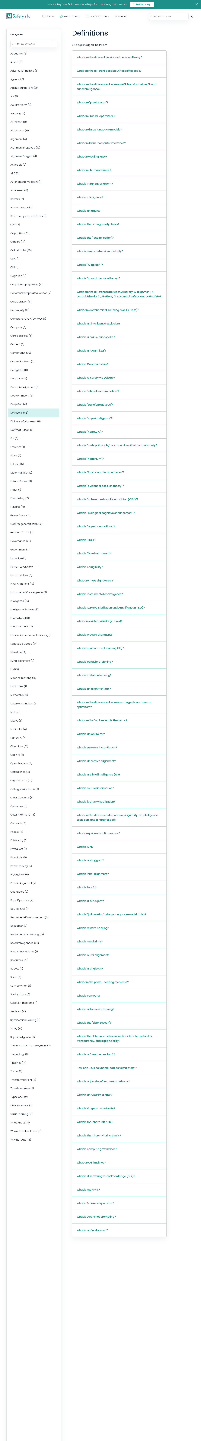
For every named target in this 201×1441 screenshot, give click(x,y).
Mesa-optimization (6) (23, 703)
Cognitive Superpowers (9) (26, 284)
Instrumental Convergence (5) (28, 592)
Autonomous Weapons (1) (26, 181)
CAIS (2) (15, 224)
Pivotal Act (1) (18, 849)
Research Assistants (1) (24, 951)
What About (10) (20, 1122)
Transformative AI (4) (23, 1080)
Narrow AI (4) (18, 737)
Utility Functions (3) (21, 1105)
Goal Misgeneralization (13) (26, 524)
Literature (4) (18, 652)
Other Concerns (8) (22, 797)
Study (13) (16, 1028)
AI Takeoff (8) (18, 122)
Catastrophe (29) (21, 250)
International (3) (20, 618)
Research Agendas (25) (24, 943)
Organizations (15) (21, 780)
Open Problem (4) (21, 763)
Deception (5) (18, 378)
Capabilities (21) (20, 233)
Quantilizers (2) (19, 891)
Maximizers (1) (18, 686)
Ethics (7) (15, 455)
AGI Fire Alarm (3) (20, 105)
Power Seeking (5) (21, 866)
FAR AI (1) (15, 489)
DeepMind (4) (18, 404)
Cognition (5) (18, 276)
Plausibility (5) (18, 857)
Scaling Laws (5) (20, 994)
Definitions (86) (19, 412)
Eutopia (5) (17, 464)
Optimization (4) (20, 772)
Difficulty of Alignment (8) (25, 421)
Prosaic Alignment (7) (23, 883)
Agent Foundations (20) (24, 87)
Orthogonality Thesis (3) (24, 789)
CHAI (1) (15, 259)
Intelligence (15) (19, 601)
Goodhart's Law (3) (22, 532)
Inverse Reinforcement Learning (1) (31, 635)
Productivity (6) (19, 874)
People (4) (16, 832)
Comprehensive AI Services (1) (28, 318)
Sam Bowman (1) (20, 985)
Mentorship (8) (19, 695)
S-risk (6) (15, 977)
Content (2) (17, 344)
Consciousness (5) (21, 335)
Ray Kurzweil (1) (19, 908)
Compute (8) (18, 327)
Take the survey (141, 4)
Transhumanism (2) (22, 1088)
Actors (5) (16, 62)
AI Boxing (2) (17, 113)
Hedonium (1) (18, 558)
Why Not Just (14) (20, 1139)
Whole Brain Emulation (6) (25, 1131)
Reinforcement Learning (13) (27, 934)
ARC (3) (15, 173)
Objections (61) (19, 746)
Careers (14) (17, 241)
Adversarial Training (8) (24, 70)
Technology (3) (19, 1054)
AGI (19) (15, 96)
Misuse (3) (16, 720)
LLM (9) (14, 669)
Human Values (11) (21, 575)
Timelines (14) (18, 1062)
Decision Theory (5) (21, 395)
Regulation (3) (18, 926)
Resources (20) (19, 960)
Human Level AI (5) (21, 566)
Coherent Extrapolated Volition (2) (30, 293)
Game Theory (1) (20, 515)
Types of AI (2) (19, 1097)
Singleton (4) (18, 1011)
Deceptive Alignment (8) (25, 387)
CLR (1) (14, 267)
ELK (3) (14, 438)
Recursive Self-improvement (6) (29, 917)
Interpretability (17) (21, 626)
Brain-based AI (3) (21, 207)
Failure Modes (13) (21, 481)
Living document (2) (22, 661)
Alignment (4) (18, 139)
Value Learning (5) (21, 1114)
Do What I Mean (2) (22, 430)
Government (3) (20, 549)
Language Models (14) (23, 643)
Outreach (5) (18, 823)
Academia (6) (18, 53)
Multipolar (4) (18, 729)
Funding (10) (17, 507)
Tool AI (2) (16, 1071)
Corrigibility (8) (19, 370)
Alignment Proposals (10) (25, 147)
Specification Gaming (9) (25, 1020)
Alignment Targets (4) (23, 156)
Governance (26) (20, 541)
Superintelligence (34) (23, 1037)
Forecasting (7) (19, 498)
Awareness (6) (19, 190)
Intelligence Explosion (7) (25, 609)
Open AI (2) (17, 755)
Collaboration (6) (21, 301)
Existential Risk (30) (21, 472)
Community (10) (19, 310)
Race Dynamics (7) (21, 900)
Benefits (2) (17, 199)
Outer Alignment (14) (22, 814)
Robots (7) (16, 968)
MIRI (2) (14, 712)
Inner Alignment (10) (22, 583)
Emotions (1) (17, 447)
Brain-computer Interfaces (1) (28, 216)
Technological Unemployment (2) (30, 1045)
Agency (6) (17, 79)
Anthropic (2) (18, 164)
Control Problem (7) (22, 361)
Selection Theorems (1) (23, 1002)
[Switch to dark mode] (192, 16)
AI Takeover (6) (19, 130)
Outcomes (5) (18, 806)
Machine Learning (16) (23, 678)
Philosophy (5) (19, 840)
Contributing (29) (20, 353)
